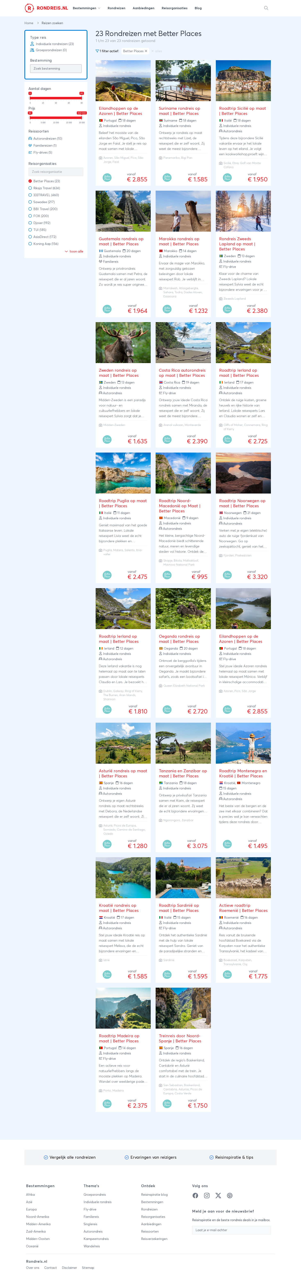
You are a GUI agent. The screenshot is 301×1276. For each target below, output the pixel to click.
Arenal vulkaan (173, 425)
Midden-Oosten (38, 1239)
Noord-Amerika (37, 1216)
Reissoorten (38, 131)
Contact (50, 1267)
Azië (29, 1202)
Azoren (108, 157)
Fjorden (229, 555)
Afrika (30, 1194)
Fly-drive (90, 1209)
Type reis (38, 38)
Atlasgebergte (188, 288)
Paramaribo (171, 157)
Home (29, 23)
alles (158, 51)
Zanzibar (188, 820)
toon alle (76, 251)
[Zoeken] (266, 8)
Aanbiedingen (151, 1224)
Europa (31, 1209)
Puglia (107, 550)
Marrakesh (170, 288)
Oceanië (32, 1246)
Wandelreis (92, 1246)
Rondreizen (149, 1209)
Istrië (106, 960)
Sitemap (88, 1267)
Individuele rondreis (98, 1202)
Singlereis (90, 1224)
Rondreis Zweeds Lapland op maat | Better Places (237, 244)
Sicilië (227, 163)
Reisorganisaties (42, 164)
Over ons (32, 1267)
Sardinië (168, 960)
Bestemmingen (152, 1202)
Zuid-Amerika (36, 1231)
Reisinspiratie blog (154, 1194)
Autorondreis (93, 1231)
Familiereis (91, 1216)
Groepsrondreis (95, 1194)
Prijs (31, 108)
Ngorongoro (171, 820)
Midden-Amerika (38, 1224)
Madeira (118, 1090)
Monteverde (193, 425)
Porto (107, 1090)
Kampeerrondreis (96, 1239)
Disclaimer (69, 1267)
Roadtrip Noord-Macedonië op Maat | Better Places (179, 506)
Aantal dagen (39, 89)
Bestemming (41, 60)
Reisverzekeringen (154, 1239)
